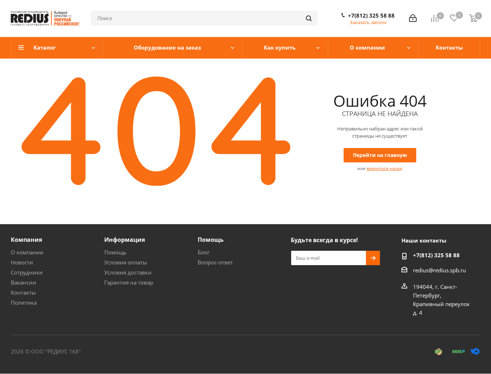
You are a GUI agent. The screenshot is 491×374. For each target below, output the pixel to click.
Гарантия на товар (128, 282)
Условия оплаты (125, 262)
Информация (124, 240)
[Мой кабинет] (413, 18)
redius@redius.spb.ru (439, 270)
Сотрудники (27, 272)
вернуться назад (384, 168)
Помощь (115, 252)
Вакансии (23, 282)
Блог (204, 252)
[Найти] (308, 18)
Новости (22, 262)
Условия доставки (128, 272)
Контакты (23, 292)
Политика (24, 302)
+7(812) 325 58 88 (371, 15)
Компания (26, 240)
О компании (27, 252)
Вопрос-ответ (215, 262)
